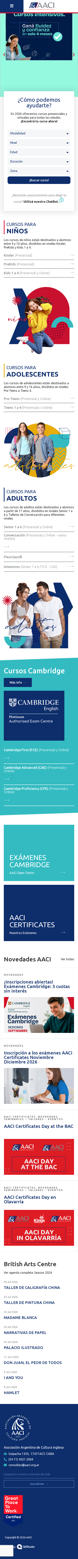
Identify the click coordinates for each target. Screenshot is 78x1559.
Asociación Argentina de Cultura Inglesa (34, 1447)
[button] (4, 54)
